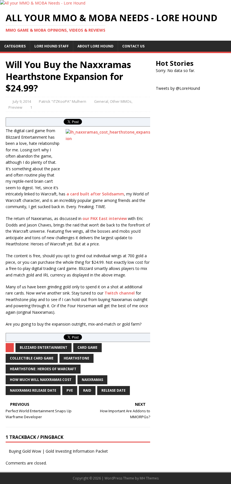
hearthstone (76, 358)
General (101, 101)
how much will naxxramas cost (41, 379)
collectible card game (32, 358)
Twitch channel (120, 293)
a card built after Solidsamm (95, 194)
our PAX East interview (105, 218)
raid (87, 390)
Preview (15, 107)
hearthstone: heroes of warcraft (43, 369)
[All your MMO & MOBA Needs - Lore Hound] (42, 3)
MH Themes (149, 478)
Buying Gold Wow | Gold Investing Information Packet (58, 451)
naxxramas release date (33, 390)
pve (69, 390)
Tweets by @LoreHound (178, 88)
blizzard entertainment (43, 347)
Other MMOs (121, 101)
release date (113, 390)
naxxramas (92, 379)
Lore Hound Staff (51, 46)
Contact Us (133, 46)
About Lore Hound (95, 46)
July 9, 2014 (22, 101)
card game (87, 347)
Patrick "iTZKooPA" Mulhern (62, 101)
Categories (15, 46)
